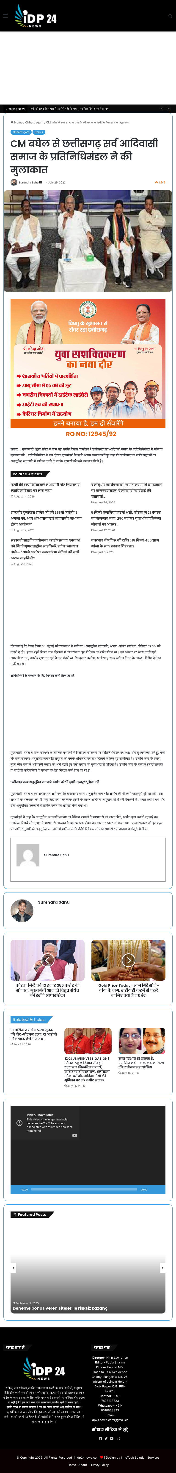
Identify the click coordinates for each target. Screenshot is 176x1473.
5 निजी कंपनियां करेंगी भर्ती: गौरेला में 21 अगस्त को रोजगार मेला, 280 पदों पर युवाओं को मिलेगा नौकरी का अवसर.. (126, 518)
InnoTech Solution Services (140, 1457)
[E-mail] (18, 879)
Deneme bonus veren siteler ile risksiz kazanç (60, 1308)
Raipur (39, 132)
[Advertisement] (88, 68)
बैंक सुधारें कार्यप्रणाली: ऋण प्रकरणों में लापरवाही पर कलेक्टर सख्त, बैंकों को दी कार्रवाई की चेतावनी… (85, 108)
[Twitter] (107, 1438)
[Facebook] (101, 1438)
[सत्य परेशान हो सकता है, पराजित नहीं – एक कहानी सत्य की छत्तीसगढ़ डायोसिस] (141, 1041)
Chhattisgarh (34, 122)
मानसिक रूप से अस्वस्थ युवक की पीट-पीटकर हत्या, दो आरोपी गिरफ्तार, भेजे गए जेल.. (34, 1034)
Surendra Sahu (28, 182)
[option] (88, 1267)
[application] (88, 1150)
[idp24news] (35, 15)
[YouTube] (113, 1438)
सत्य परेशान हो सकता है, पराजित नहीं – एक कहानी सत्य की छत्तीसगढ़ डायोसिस (141, 1063)
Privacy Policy (99, 1465)
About (82, 1465)
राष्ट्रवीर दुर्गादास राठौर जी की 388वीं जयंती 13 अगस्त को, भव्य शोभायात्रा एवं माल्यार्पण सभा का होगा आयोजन (46, 518)
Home (18, 122)
